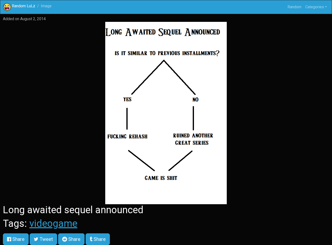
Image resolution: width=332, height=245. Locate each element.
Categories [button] (314, 7)
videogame (53, 223)
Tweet (45, 239)
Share (18, 239)
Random (294, 7)
